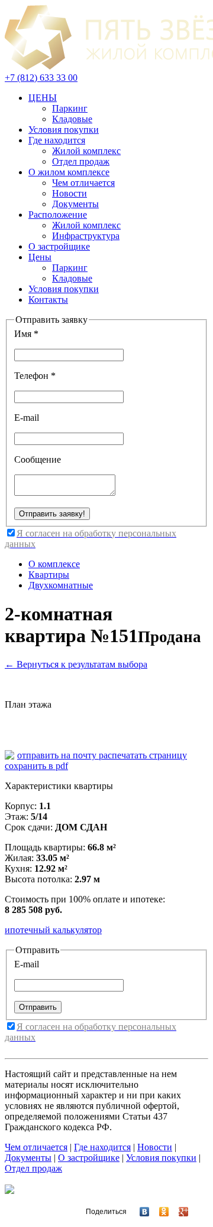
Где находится (56, 140)
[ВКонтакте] (139, 1211)
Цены (39, 257)
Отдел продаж (80, 161)
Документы (75, 204)
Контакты (48, 300)
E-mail (26, 418)
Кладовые (72, 119)
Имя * (26, 334)
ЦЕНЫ (42, 98)
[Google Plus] (178, 1211)
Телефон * (35, 376)
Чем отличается (83, 183)
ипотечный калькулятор (53, 930)
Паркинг (70, 108)
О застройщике (59, 246)
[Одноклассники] (159, 1211)
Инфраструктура (86, 236)
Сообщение (37, 459)
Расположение (57, 215)
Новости (69, 193)
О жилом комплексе (68, 172)
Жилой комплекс (86, 151)
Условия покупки (63, 130)
